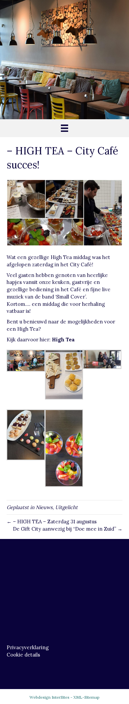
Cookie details (23, 655)
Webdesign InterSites (49, 697)
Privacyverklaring (28, 647)
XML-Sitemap (86, 697)
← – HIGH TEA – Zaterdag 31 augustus (52, 521)
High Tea (63, 339)
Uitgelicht (66, 507)
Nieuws (44, 507)
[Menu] (64, 128)
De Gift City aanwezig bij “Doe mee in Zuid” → (67, 529)
